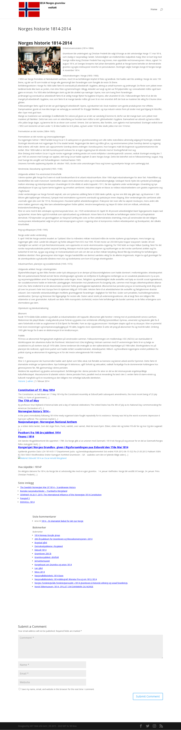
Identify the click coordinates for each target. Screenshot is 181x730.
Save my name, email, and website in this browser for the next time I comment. (57, 689)
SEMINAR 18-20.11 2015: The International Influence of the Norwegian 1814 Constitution (61, 494)
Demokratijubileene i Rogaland (49, 546)
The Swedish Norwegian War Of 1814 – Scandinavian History (48, 487)
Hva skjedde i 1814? (30, 467)
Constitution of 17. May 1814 (36, 390)
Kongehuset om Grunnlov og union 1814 (53, 564)
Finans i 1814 (26, 436)
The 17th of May (28, 400)
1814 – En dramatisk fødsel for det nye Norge (62, 521)
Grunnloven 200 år (43, 553)
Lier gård (39, 568)
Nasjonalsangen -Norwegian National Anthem (47, 422)
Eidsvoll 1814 (40, 550)
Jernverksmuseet (42, 561)
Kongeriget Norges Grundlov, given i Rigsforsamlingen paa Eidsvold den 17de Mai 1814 (73, 447)
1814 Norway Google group (47, 535)
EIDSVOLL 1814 (27, 502)
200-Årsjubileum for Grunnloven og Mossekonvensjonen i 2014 (63, 539)
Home (154, 9)
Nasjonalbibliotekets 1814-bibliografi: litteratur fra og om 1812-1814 (66, 579)
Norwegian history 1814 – (34, 411)
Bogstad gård (41, 542)
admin (30, 381)
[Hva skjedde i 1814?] (42, 458)
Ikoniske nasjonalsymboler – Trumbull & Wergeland (43, 491)
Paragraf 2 (25, 498)
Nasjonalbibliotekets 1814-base (49, 575)
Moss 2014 (40, 572)
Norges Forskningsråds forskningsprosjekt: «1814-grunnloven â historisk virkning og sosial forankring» (81, 583)
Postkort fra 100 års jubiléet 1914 (39, 432)
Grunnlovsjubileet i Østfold (47, 557)
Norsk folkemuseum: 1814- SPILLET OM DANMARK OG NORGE (64, 586)
